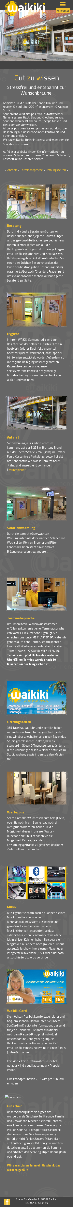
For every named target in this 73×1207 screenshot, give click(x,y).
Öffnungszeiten (56, 170)
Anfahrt (12, 170)
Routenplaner (17, 469)
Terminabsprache (31, 170)
